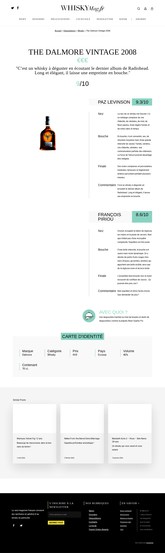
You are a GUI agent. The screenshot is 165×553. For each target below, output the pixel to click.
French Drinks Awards (99, 529)
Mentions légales (126, 518)
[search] (138, 8)
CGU (121, 529)
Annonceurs (124, 515)
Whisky (81, 31)
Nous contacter (126, 511)
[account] (145, 8)
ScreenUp (149, 543)
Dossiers (93, 514)
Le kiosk (93, 526)
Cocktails (93, 522)
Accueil (58, 31)
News (91, 511)
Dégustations (69, 31)
